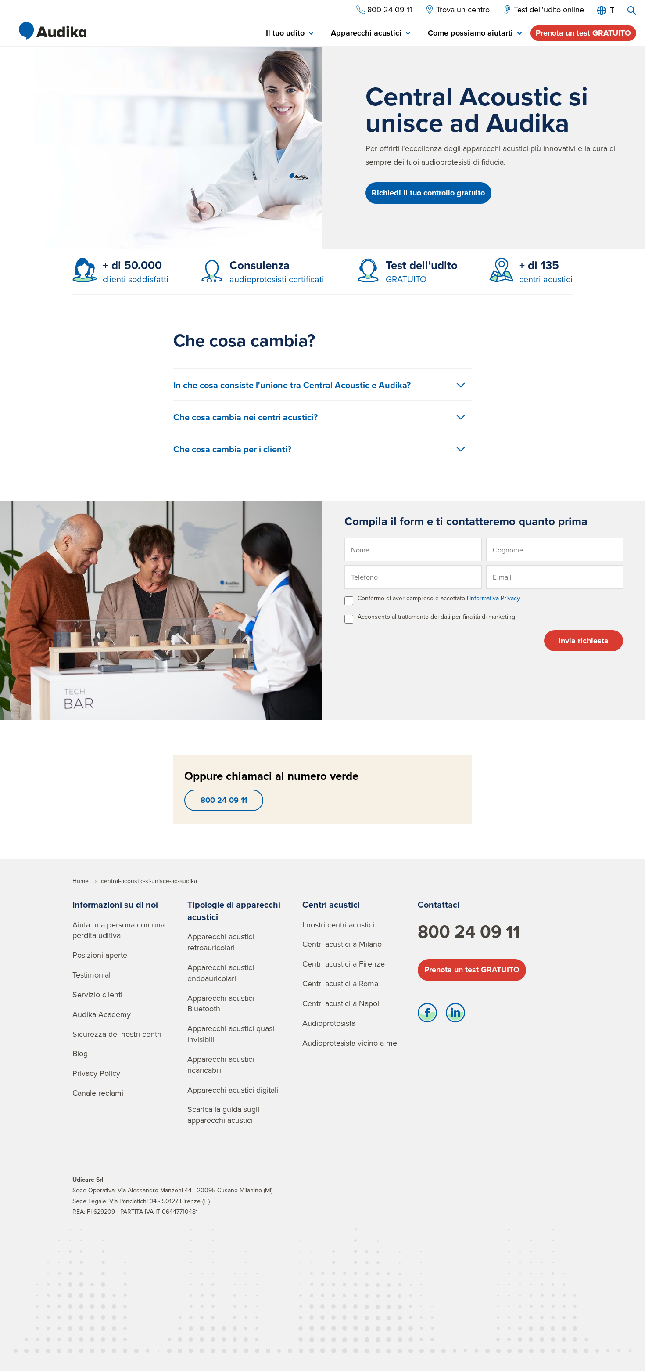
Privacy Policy (96, 1073)
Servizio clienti (97, 994)
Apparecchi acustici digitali (232, 1089)
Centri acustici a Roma (340, 983)
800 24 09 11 (224, 800)
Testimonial (91, 974)
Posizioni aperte (99, 954)
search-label (631, 10)
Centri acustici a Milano (342, 943)
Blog (80, 1053)
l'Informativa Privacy (493, 598)
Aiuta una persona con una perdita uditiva (118, 930)
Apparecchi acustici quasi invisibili (230, 1034)
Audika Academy (101, 1014)
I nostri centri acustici (338, 924)
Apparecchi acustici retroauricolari (220, 942)
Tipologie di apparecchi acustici (233, 910)
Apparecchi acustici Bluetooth (220, 1003)
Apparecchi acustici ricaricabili (220, 1064)
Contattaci (438, 904)
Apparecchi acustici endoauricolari (220, 973)
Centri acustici (331, 904)
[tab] (289, 33)
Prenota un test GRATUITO (583, 33)
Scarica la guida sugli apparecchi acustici (223, 1115)
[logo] (53, 31)
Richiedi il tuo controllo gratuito (428, 192)
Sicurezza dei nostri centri (116, 1033)
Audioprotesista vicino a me (349, 1042)
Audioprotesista (328, 1022)
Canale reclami (97, 1092)
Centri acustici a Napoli (341, 1003)
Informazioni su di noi (115, 904)
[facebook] (427, 1015)
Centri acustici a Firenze (343, 963)
